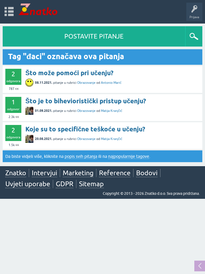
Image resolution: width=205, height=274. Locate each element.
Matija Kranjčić (111, 111)
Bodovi (146, 173)
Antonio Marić (111, 83)
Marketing (78, 173)
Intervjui (44, 173)
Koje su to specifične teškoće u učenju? (85, 129)
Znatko (15, 173)
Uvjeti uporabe (27, 184)
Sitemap (91, 184)
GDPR (64, 184)
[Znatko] (38, 9)
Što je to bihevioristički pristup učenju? (85, 101)
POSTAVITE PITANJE (94, 36)
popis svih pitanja (81, 156)
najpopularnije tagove (128, 156)
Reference (115, 173)
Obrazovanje (86, 83)
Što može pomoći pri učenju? (69, 73)
